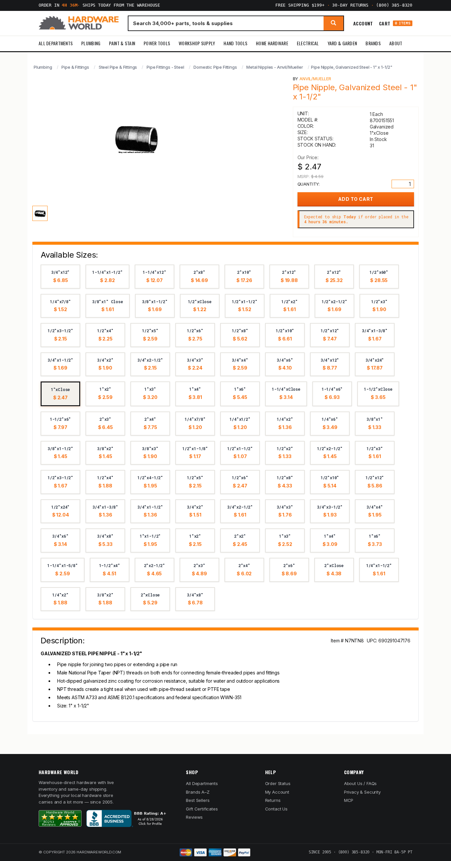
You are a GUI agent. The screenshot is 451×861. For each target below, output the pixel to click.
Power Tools (157, 43)
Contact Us (276, 808)
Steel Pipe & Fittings (118, 67)
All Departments (56, 43)
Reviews (194, 817)
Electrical (308, 43)
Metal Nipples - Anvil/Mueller (274, 67)
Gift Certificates (202, 808)
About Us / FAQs (360, 783)
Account (363, 23)
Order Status (278, 783)
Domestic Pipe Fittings (215, 67)
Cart (394, 23)
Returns (273, 800)
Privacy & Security (362, 792)
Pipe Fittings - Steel (165, 67)
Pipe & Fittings (75, 67)
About (395, 43)
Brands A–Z (197, 792)
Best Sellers (197, 800)
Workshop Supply (197, 43)
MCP (349, 800)
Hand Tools (235, 43)
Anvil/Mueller (315, 78)
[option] (60, 277)
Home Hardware (272, 43)
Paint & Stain (122, 43)
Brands (373, 43)
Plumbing (90, 43)
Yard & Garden (342, 43)
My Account (277, 792)
